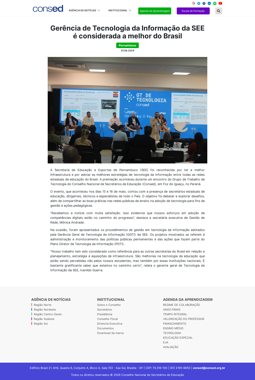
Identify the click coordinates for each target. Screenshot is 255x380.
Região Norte (42, 305)
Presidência (104, 314)
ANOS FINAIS (171, 309)
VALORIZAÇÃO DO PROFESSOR (183, 319)
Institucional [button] (118, 10)
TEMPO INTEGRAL (175, 314)
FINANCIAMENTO (174, 323)
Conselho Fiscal (107, 319)
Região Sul (41, 323)
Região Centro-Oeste (48, 314)
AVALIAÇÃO (170, 347)
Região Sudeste (44, 319)
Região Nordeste (45, 309)
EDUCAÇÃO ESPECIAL (178, 337)
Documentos (105, 328)
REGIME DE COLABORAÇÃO (181, 305)
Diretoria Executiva (109, 323)
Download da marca (110, 333)
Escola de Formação (193, 10)
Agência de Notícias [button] (83, 10)
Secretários (104, 309)
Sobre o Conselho (109, 305)
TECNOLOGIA (172, 333)
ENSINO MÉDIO (173, 328)
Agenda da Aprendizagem (155, 10)
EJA (165, 342)
